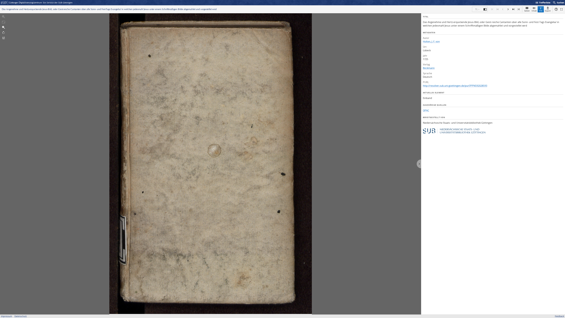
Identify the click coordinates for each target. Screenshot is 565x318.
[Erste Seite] (492, 9)
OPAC (426, 110)
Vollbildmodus (561, 9)
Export (548, 10)
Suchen (558, 2)
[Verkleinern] (3, 27)
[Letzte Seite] (518, 9)
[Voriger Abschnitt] (497, 9)
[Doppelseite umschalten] (485, 9)
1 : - (477, 9)
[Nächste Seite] (508, 9)
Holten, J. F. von (431, 41)
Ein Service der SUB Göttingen (58, 2)
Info (540, 10)
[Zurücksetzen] (3, 22)
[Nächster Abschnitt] (513, 9)
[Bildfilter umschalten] (3, 38)
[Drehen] (3, 32)
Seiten (527, 10)
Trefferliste (542, 2)
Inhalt (534, 10)
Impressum (6, 316)
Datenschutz (20, 316)
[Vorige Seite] (502, 9)
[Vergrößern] (3, 16)
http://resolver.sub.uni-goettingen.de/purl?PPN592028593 (455, 85)
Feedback (559, 316)
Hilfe (556, 9)
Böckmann (429, 68)
